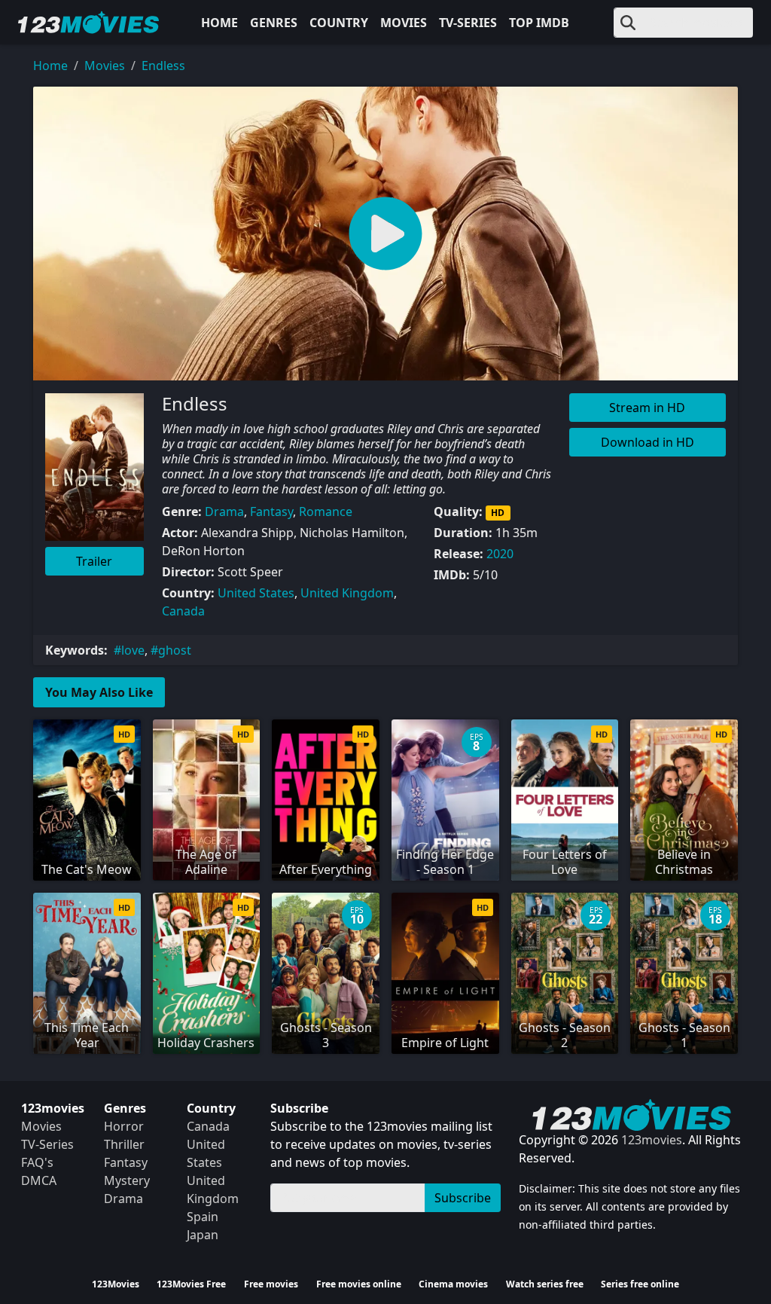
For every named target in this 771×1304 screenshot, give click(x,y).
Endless (163, 65)
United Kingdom (347, 593)
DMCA (38, 1180)
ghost (174, 650)
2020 (499, 553)
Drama (224, 511)
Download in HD (647, 442)
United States (256, 593)
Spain (202, 1216)
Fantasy (271, 511)
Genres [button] (273, 22)
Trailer (94, 561)
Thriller (124, 1144)
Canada (183, 611)
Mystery (127, 1180)
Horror (124, 1126)
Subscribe (462, 1197)
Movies (403, 22)
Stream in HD (647, 407)
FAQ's (37, 1162)
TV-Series (468, 22)
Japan (202, 1234)
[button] (385, 233)
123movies (651, 1139)
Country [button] (338, 22)
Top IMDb (539, 22)
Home (219, 22)
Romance (325, 511)
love (133, 650)
